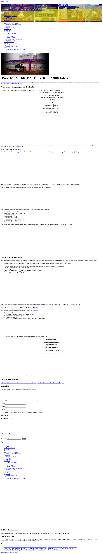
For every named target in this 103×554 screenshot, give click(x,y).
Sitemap (6, 43)
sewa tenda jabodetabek (87, 82)
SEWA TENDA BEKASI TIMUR (13, 39)
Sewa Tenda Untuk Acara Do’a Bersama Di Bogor (50, 383)
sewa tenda (77, 82)
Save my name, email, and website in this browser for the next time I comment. (23, 412)
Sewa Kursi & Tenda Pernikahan (12, 24)
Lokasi (9, 34)
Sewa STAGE (7, 30)
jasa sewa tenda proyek (38, 82)
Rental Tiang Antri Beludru (11, 23)
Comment (4, 400)
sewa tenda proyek (15, 83)
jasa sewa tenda (28, 82)
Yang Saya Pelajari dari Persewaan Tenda (14, 49)
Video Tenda (7, 47)
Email (3, 406)
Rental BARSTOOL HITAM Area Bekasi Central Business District (21, 548)
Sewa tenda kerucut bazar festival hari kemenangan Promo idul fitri (18, 383)
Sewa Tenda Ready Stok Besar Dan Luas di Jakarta (51, 550)
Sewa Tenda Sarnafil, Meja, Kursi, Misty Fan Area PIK (62, 547)
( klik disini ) (17, 149)
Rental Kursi (7, 21)
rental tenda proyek (69, 82)
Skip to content (4, 1)
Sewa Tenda (7, 32)
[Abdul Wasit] (9, 525)
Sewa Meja (7, 26)
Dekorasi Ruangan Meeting (11, 16)
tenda (14, 82)
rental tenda (48, 82)
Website (3, 409)
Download (6, 17)
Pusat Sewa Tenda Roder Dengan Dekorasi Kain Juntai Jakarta (20, 550)
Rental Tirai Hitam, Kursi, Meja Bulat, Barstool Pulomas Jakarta (56, 548)
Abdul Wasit (3, 481)
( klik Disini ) (35, 307)
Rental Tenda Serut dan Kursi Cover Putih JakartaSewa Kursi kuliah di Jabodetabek (25, 547)
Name (3, 403)
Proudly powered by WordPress (9, 552)
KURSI (11, 375)
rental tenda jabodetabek (57, 82)
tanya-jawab (7, 45)
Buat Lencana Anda (4, 527)
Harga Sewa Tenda (12, 33)
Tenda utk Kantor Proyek (10, 46)
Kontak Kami (7, 20)
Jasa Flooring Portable (9, 19)
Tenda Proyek (20, 82)
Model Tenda (10, 36)
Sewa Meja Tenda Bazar (10, 27)
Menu (2, 13)
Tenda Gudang (11, 37)
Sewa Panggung (8, 29)
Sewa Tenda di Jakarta (9, 40)
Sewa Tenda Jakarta (9, 42)
